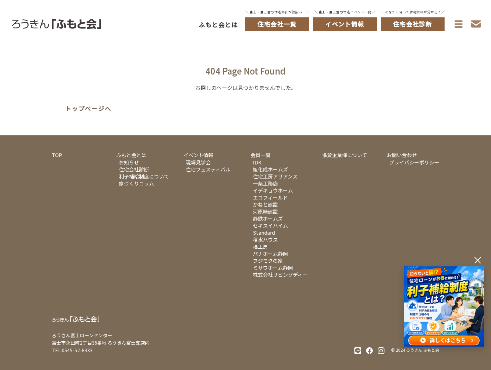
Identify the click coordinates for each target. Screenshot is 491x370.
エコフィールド (270, 197)
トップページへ (88, 108)
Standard (264, 232)
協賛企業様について (344, 154)
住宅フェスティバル (208, 169)
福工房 (260, 246)
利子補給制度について (144, 176)
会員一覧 (261, 154)
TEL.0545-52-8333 (72, 350)
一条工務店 (265, 183)
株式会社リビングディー (280, 274)
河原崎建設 (265, 211)
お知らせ (129, 162)
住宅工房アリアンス (275, 176)
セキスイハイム (270, 225)
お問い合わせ (402, 154)
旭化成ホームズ (270, 169)
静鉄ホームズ (268, 218)
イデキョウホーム (273, 190)
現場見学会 (198, 162)
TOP (57, 154)
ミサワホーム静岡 (273, 267)
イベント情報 (198, 154)
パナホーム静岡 (270, 253)
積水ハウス (265, 239)
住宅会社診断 (134, 169)
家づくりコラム (136, 183)
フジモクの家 (268, 260)
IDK (257, 162)
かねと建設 (265, 204)
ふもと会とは (218, 24)
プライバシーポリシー (414, 162)
